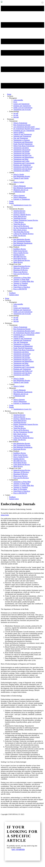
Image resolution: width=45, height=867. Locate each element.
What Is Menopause (20, 197)
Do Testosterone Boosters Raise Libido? (26, 129)
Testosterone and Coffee (21, 161)
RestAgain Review (19, 245)
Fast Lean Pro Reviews (21, 274)
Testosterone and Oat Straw (22, 169)
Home (7, 298)
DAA (15, 102)
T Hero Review (18, 222)
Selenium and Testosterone (22, 136)
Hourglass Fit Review (20, 270)
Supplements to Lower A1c (22, 205)
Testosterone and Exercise (22, 150)
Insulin (11, 203)
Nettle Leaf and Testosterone (22, 108)
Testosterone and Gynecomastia (23, 163)
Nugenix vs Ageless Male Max (23, 281)
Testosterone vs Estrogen (21, 140)
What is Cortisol (18, 182)
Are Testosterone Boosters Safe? (24, 127)
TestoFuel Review (19, 211)
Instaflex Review (19, 255)
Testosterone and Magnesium (23, 142)
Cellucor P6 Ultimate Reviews (23, 234)
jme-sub (16, 321)
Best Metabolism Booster (21, 176)
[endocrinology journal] (2, 2)
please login (5, 515)
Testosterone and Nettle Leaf (22, 167)
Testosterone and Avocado (22, 109)
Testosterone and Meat (20, 159)
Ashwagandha (18, 100)
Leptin (11, 201)
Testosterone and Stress (21, 148)
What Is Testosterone (20, 123)
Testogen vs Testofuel (20, 283)
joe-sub (15, 113)
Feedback (12, 293)
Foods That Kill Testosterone (23, 144)
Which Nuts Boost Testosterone (23, 146)
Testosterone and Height (21, 151)
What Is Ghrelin (18, 174)
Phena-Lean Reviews (20, 272)
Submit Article (14, 295)
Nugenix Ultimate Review (22, 214)
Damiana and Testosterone (22, 106)
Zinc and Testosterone (20, 138)
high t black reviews (20, 230)
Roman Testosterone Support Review (25, 220)
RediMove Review (19, 249)
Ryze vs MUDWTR (20, 289)
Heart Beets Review (20, 258)
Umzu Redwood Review (21, 260)
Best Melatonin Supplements (22, 188)
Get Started (18, 849)
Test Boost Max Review (21, 232)
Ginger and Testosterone (21, 104)
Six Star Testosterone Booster (23, 228)
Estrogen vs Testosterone (21, 199)
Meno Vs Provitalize (20, 285)
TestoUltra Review (19, 224)
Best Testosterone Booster (22, 125)
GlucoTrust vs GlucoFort (21, 287)
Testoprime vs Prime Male (22, 277)
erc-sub (15, 115)
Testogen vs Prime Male (21, 279)
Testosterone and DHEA (21, 171)
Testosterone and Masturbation (23, 157)
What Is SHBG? (18, 132)
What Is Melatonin (19, 186)
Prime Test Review (19, 235)
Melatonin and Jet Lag (20, 190)
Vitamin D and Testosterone (22, 134)
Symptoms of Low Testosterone (23, 130)
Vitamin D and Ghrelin (21, 178)
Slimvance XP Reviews (21, 268)
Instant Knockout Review (21, 266)
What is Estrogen (19, 195)
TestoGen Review (19, 213)
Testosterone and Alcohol (21, 153)
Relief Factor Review (20, 251)
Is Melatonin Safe (19, 192)
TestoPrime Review (19, 218)
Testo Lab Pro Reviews (21, 226)
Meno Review (18, 262)
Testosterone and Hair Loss (22, 155)
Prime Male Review (20, 216)
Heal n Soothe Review (20, 253)
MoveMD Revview (19, 256)
